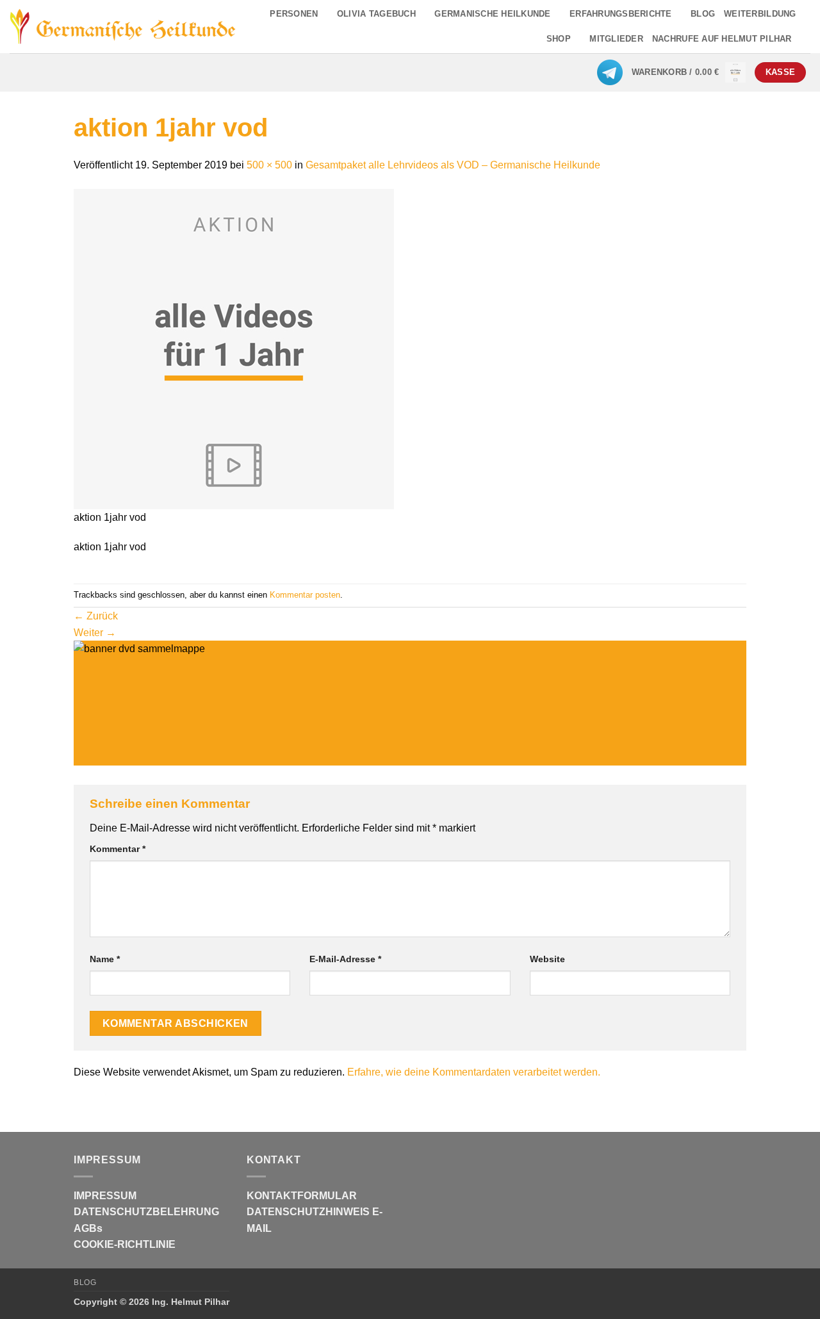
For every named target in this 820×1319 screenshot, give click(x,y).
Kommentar (117, 849)
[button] (689, 72)
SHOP (558, 39)
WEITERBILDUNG (760, 14)
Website (547, 959)
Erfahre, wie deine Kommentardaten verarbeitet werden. (473, 1072)
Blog (85, 1282)
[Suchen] (805, 39)
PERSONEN (294, 14)
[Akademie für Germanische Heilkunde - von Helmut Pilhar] (123, 26)
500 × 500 (269, 165)
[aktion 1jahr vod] (234, 348)
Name (105, 959)
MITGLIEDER (616, 39)
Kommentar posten (305, 595)
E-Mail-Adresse (345, 959)
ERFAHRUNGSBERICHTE (621, 14)
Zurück (96, 615)
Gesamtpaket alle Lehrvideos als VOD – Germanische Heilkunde (453, 165)
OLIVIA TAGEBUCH (376, 14)
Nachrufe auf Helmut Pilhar (722, 39)
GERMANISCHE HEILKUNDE (492, 14)
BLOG (703, 14)
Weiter (95, 632)
